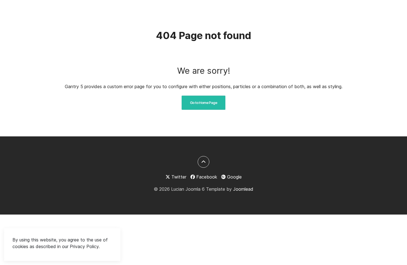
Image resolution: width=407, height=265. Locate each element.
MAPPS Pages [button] (344, 11)
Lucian (55, 11)
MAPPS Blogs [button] (303, 11)
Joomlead (243, 189)
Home (275, 11)
